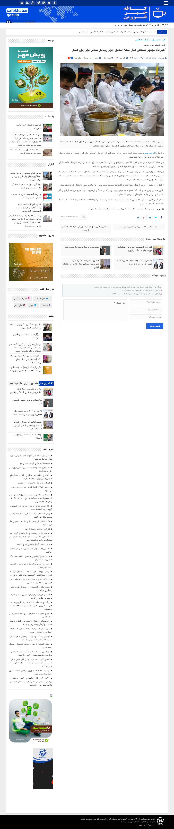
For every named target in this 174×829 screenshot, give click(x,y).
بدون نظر (107, 58)
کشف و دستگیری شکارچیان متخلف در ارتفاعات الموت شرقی (25, 326)
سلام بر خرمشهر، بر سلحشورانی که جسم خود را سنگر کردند (25, 151)
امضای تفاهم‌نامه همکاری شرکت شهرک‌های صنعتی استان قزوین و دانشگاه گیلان (81, 264)
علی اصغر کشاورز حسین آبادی (123, 209)
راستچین (142, 824)
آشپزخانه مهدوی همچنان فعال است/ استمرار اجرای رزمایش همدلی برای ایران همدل (119, 50)
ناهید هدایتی (151, 58)
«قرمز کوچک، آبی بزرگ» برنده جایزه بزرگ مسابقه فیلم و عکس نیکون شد (31, 274)
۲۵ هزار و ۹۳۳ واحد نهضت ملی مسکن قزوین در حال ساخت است (133, 25)
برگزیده (147, 40)
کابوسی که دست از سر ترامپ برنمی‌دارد (28, 126)
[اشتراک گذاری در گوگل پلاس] (144, 217)
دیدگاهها (14, 384)
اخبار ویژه (152, 32)
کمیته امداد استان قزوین (98, 209)
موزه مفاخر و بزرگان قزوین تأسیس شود (82, 247)
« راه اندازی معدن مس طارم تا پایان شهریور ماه (138, 227)
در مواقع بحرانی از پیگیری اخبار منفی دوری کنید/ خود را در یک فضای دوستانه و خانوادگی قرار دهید (25, 347)
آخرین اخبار (44, 384)
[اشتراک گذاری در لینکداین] (138, 217)
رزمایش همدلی (143, 209)
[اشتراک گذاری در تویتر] (155, 217)
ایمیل (96, 58)
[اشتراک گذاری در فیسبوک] (161, 217)
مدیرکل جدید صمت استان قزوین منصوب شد (27, 336)
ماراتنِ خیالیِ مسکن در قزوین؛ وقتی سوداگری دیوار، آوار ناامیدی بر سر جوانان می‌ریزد (25, 176)
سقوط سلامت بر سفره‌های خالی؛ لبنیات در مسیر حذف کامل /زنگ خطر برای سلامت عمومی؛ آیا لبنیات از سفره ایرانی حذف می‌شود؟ (25, 140)
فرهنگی (138, 40)
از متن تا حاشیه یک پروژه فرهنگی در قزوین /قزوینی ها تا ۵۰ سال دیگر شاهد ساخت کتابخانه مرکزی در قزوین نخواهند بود (25, 221)
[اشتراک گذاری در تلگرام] (150, 217)
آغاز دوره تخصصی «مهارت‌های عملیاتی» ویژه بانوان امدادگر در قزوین (134, 248)
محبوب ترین (30, 384)
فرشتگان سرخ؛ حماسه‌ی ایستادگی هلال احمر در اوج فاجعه (26, 186)
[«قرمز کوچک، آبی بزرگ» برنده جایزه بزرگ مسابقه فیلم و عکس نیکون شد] (31, 262)
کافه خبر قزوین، (149, 153)
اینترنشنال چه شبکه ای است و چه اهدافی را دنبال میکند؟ (26, 196)
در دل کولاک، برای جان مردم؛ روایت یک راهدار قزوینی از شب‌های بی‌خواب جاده (26, 359)
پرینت (86, 58)
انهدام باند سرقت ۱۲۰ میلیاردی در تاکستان (28, 436)
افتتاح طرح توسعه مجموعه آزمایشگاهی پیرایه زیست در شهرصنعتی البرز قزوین (29, 207)
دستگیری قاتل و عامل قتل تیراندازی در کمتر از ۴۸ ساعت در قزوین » (85, 228)
